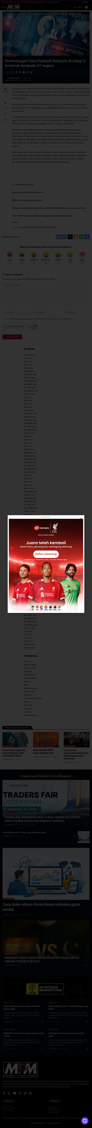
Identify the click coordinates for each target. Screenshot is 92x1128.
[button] (81, 518)
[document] (46, 564)
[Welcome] (84, 1120)
